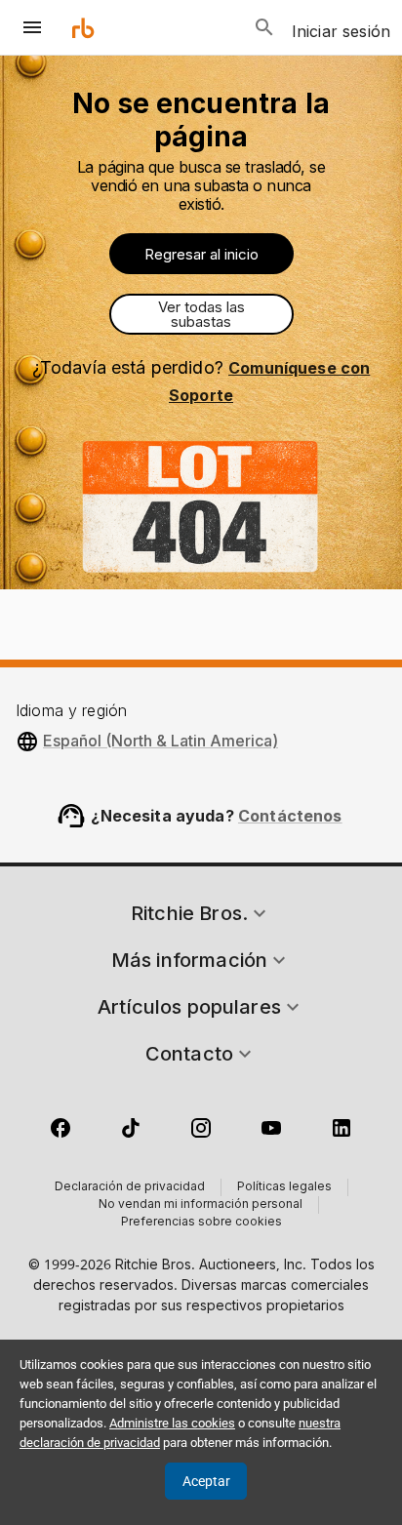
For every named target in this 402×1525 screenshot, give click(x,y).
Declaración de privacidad (130, 1187)
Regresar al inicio (201, 254)
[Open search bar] (264, 27)
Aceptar (206, 1481)
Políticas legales (284, 1187)
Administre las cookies (172, 1423)
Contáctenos (290, 815)
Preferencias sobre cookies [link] (201, 1222)
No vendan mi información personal (200, 1205)
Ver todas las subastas (201, 314)
